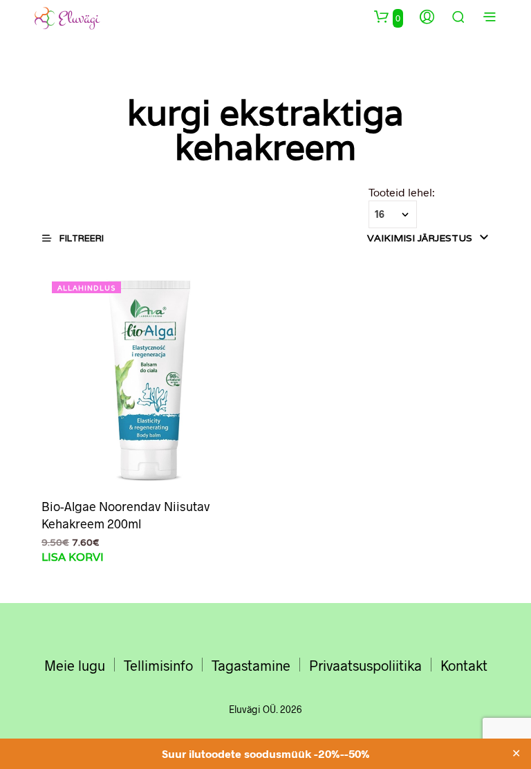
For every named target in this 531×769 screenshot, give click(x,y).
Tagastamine (251, 665)
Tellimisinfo (158, 665)
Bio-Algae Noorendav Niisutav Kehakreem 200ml (125, 515)
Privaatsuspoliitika (365, 665)
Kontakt (463, 665)
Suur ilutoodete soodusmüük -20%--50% (266, 753)
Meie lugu (74, 665)
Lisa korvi (72, 557)
